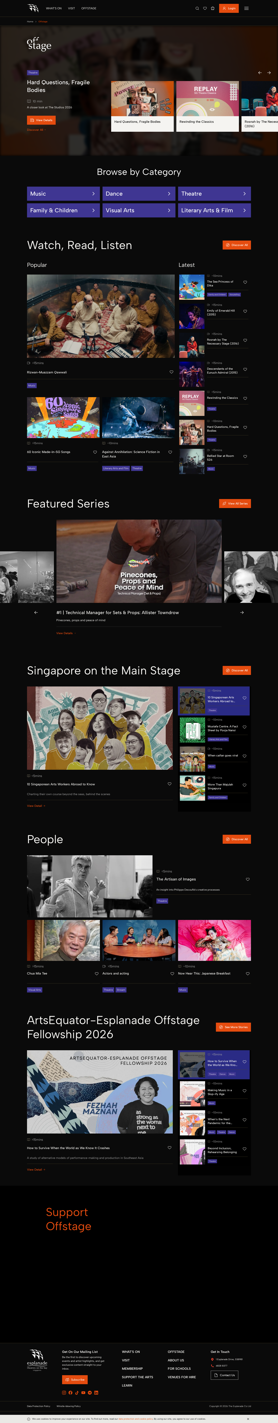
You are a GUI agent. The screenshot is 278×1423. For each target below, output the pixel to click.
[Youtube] (83, 1393)
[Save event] (171, 372)
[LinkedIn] (96, 1393)
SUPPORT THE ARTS (137, 1377)
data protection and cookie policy (136, 1419)
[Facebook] (70, 1393)
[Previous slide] (36, 612)
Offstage (88, 8)
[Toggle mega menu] (246, 8)
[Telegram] (90, 1393)
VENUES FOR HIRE (182, 1377)
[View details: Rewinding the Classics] (207, 106)
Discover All (35, 130)
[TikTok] (77, 1393)
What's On (54, 8)
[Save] (205, 8)
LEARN (127, 1385)
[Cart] (212, 8)
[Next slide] (242, 612)
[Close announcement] (248, 1419)
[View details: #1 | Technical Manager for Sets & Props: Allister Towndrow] (139, 581)
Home (30, 21)
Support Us (166, 1281)
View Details (64, 633)
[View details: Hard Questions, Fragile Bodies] (142, 106)
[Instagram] (64, 1393)
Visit (71, 8)
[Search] (197, 8)
